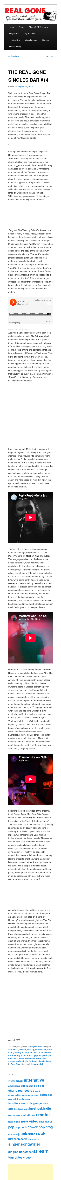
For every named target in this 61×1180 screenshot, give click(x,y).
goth (11, 1109)
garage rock (40, 1103)
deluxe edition (14, 1094)
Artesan (11, 329)
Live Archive (14, 39)
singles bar (41, 1058)
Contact (45, 39)
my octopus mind (25, 1055)
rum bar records (17, 1139)
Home (11, 26)
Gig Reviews (29, 33)
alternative (13, 1049)
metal (44, 1114)
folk (15, 1098)
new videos (46, 1121)
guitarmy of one (20, 1052)
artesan (22, 1049)
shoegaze (33, 1139)
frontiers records (20, 1103)
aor (23, 1086)
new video (29, 1121)
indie (47, 1108)
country (38, 1091)
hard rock (36, 1108)
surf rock (20, 1061)
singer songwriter (27, 1058)
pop (36, 1055)
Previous (13, 56)
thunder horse (45, 1061)
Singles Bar (14, 33)
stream (11, 1061)
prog (49, 1126)
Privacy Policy (15, 46)
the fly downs (31, 1061)
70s (10, 1080)
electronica (46, 1094)
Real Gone (15, 1064)
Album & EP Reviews (38, 26)
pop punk (43, 1055)
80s (13, 1080)
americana (14, 1086)
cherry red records (21, 1090)
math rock (33, 1052)
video (27, 1157)
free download (23, 1099)
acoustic (19, 1080)
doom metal (33, 1094)
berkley (30, 1049)
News (21, 26)
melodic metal (14, 1115)
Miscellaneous (31, 39)
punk (22, 1133)
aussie (29, 1085)
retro (31, 1133)
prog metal (13, 1134)
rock (16, 1058)
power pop (36, 1126)
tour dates (15, 1157)
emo (10, 1099)
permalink (38, 1064)
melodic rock (29, 1115)
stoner (28, 1152)
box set (39, 1086)
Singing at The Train (23, 329)
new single (14, 1121)
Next (49, 56)
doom (24, 1094)
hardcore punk (21, 1108)
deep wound (40, 1049)
